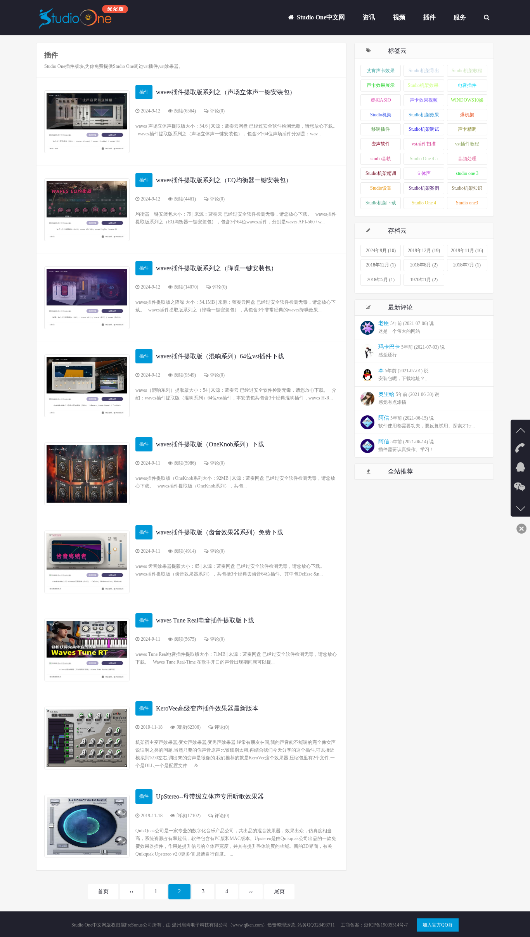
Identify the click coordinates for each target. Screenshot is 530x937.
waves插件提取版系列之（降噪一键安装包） (216, 268)
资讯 (369, 17)
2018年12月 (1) (381, 265)
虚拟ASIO (381, 100)
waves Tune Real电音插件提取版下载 (205, 620)
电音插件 (467, 85)
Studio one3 (467, 203)
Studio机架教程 (467, 70)
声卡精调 (467, 129)
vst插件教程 (467, 144)
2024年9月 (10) (381, 250)
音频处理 (467, 158)
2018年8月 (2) (424, 265)
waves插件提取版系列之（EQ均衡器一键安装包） (224, 180)
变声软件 (380, 144)
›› (251, 891)
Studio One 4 (424, 203)
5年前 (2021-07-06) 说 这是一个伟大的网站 (406, 327)
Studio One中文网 (320, 17)
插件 (429, 17)
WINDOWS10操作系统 (467, 101)
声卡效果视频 (424, 100)
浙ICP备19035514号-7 (386, 925)
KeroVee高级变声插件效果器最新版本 (207, 708)
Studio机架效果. (424, 85)
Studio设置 (380, 188)
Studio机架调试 (424, 129)
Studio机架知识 (467, 188)
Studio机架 (380, 115)
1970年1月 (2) (424, 279)
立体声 (424, 173)
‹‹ (131, 891)
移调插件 (380, 129)
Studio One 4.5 (424, 158)
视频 (399, 17)
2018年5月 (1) (381, 279)
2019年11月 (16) (467, 250)
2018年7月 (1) (467, 265)
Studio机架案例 (424, 188)
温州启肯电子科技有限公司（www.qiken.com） (219, 925)
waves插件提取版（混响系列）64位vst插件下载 (220, 356)
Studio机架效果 (424, 115)
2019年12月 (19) (424, 250)
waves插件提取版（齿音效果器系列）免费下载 (219, 532)
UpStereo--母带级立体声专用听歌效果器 (210, 796)
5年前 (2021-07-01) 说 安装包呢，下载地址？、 (404, 374)
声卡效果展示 (381, 85)
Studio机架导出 (424, 70)
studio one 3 (467, 173)
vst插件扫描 (424, 144)
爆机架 (467, 115)
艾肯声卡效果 (381, 70)
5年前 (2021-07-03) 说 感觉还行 (411, 351)
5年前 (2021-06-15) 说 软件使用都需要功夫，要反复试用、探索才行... (426, 422)
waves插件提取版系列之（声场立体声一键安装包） (226, 92)
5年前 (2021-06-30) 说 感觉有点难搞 (408, 398)
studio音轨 (381, 158)
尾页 (279, 891)
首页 (103, 891)
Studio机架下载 (380, 203)
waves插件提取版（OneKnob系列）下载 (210, 444)
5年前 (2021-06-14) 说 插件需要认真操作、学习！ (406, 445)
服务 (460, 17)
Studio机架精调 (380, 173)
